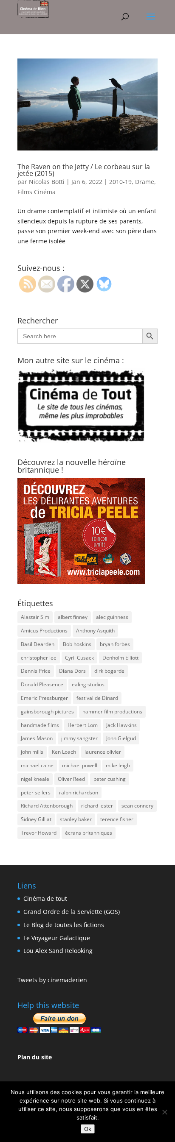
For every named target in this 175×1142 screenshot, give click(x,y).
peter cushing (109, 779)
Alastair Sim (35, 617)
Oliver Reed (71, 779)
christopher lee (38, 657)
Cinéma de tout (45, 898)
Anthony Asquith (95, 630)
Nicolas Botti (47, 182)
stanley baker (76, 819)
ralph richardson (78, 792)
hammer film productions (112, 711)
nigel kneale (35, 779)
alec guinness (112, 617)
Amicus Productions (44, 630)
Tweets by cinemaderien (52, 980)
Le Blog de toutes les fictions (63, 925)
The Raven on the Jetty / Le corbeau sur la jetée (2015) (83, 170)
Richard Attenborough (47, 805)
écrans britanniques (88, 832)
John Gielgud (121, 738)
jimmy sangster (79, 738)
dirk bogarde (109, 670)
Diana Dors (72, 670)
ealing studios (88, 684)
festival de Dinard (97, 698)
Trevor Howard (38, 832)
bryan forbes (115, 644)
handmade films (40, 725)
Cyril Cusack (79, 657)
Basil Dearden (37, 644)
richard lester (97, 805)
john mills (32, 751)
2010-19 (120, 182)
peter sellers (36, 792)
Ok (87, 1128)
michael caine (37, 765)
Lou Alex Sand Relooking (58, 951)
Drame (144, 182)
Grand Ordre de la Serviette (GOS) (71, 912)
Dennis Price (36, 670)
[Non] (164, 1112)
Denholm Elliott (120, 657)
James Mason (37, 738)
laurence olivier (103, 751)
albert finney (73, 617)
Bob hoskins (77, 644)
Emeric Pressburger (44, 698)
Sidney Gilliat (36, 819)
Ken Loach (64, 751)
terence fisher (116, 819)
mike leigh (118, 765)
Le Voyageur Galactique (56, 938)
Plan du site (34, 1057)
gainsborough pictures (47, 711)
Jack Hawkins (121, 725)
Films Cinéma (36, 192)
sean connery (137, 805)
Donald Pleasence (42, 684)
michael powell (79, 765)
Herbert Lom (83, 725)
